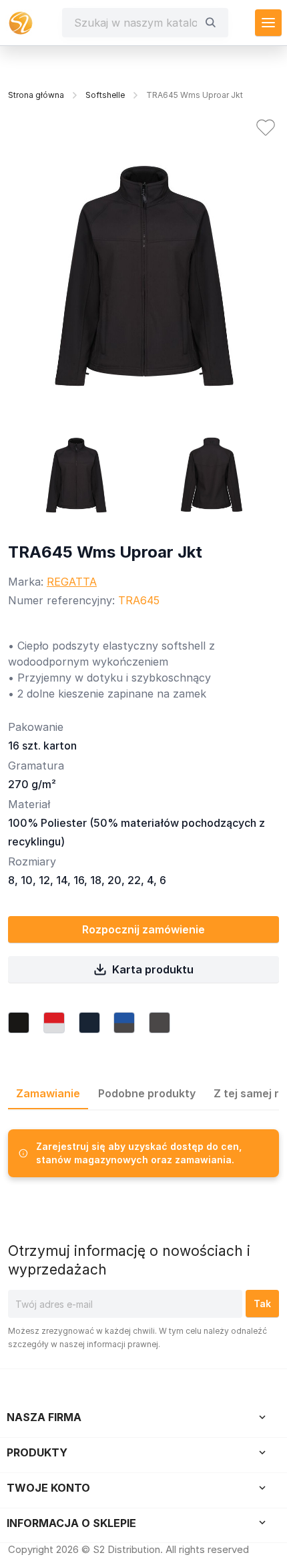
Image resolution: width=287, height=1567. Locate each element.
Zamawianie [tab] (48, 1093)
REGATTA (72, 581)
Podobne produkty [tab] (147, 1093)
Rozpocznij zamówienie (143, 929)
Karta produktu (153, 969)
